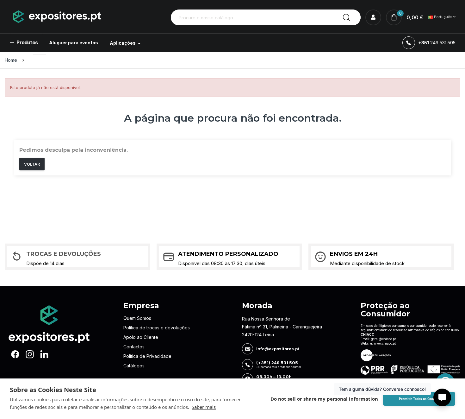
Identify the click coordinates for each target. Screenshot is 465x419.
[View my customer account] (373, 17)
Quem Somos (137, 318)
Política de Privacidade (147, 356)
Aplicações (123, 43)
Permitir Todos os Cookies (419, 399)
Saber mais (204, 407)
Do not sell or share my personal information (324, 399)
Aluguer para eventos (73, 42)
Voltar (32, 164)
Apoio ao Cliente (140, 337)
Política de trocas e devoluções (156, 327)
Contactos (134, 346)
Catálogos (134, 365)
